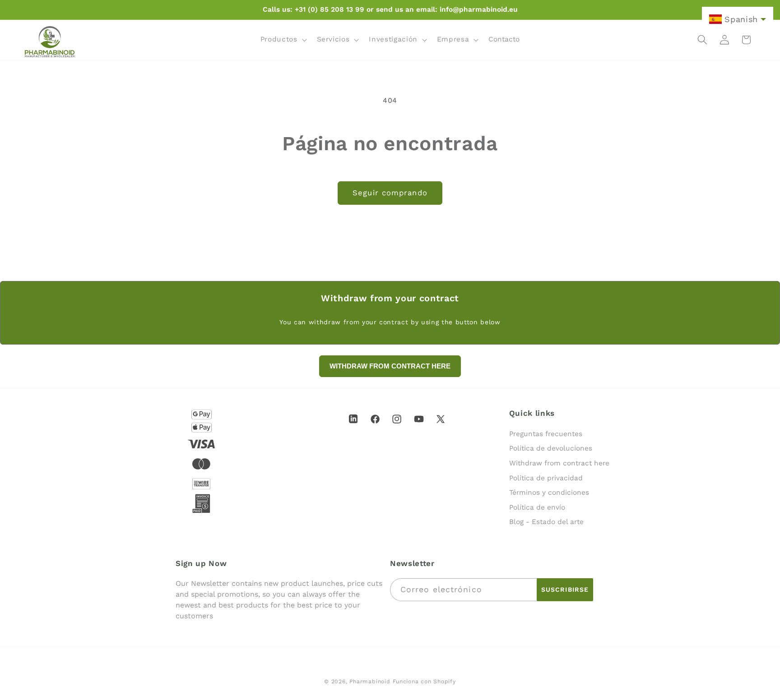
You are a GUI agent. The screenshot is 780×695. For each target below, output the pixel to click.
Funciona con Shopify (424, 681)
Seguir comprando (390, 193)
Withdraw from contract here (559, 463)
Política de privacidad (546, 478)
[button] (283, 39)
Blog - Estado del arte (546, 522)
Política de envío (537, 507)
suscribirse (565, 589)
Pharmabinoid (369, 681)
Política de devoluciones (550, 448)
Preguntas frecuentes (545, 434)
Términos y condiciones (549, 492)
